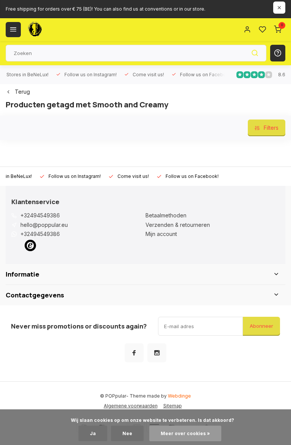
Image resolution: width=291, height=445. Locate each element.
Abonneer (261, 326)
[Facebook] (134, 352)
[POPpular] (53, 29)
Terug (22, 91)
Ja (93, 433)
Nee (127, 433)
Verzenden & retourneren (178, 225)
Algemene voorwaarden (131, 406)
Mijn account (161, 234)
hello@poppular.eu (44, 225)
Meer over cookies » (185, 433)
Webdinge (179, 396)
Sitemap (172, 406)
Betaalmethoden (166, 215)
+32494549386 (40, 215)
